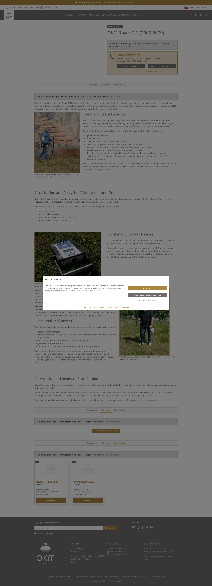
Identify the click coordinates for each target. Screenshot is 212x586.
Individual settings (147, 300)
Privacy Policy (87, 307)
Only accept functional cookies (147, 295)
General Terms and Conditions (118, 307)
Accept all (147, 288)
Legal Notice (99, 307)
